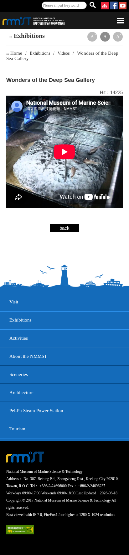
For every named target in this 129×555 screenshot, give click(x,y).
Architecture (21, 392)
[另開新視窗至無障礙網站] (20, 532)
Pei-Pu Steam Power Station (36, 410)
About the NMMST (28, 356)
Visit (13, 301)
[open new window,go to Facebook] (114, 7)
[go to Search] (92, 5)
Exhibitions (20, 320)
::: (10, 36)
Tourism (17, 428)
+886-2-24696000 (53, 486)
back (64, 228)
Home (16, 53)
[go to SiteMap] (105, 7)
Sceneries (18, 374)
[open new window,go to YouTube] (122, 7)
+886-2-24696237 (91, 486)
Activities (18, 338)
